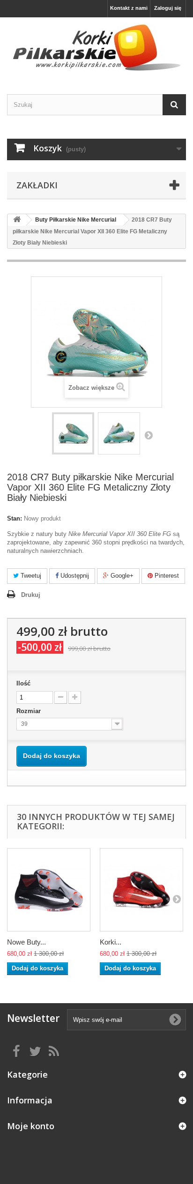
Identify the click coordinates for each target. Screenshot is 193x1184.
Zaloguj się (167, 8)
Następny (148, 434)
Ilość (23, 683)
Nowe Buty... (26, 942)
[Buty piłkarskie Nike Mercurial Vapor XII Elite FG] (73, 433)
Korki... (110, 942)
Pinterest (166, 575)
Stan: (14, 518)
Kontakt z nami (129, 8)
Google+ (121, 575)
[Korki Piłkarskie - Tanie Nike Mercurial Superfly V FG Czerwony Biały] (141, 889)
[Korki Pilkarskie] (96, 47)
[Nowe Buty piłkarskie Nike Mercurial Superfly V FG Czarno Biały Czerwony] (48, 889)
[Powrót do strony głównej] (17, 220)
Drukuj (30, 594)
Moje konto (30, 1126)
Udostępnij (74, 575)
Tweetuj (30, 575)
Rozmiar (29, 711)
